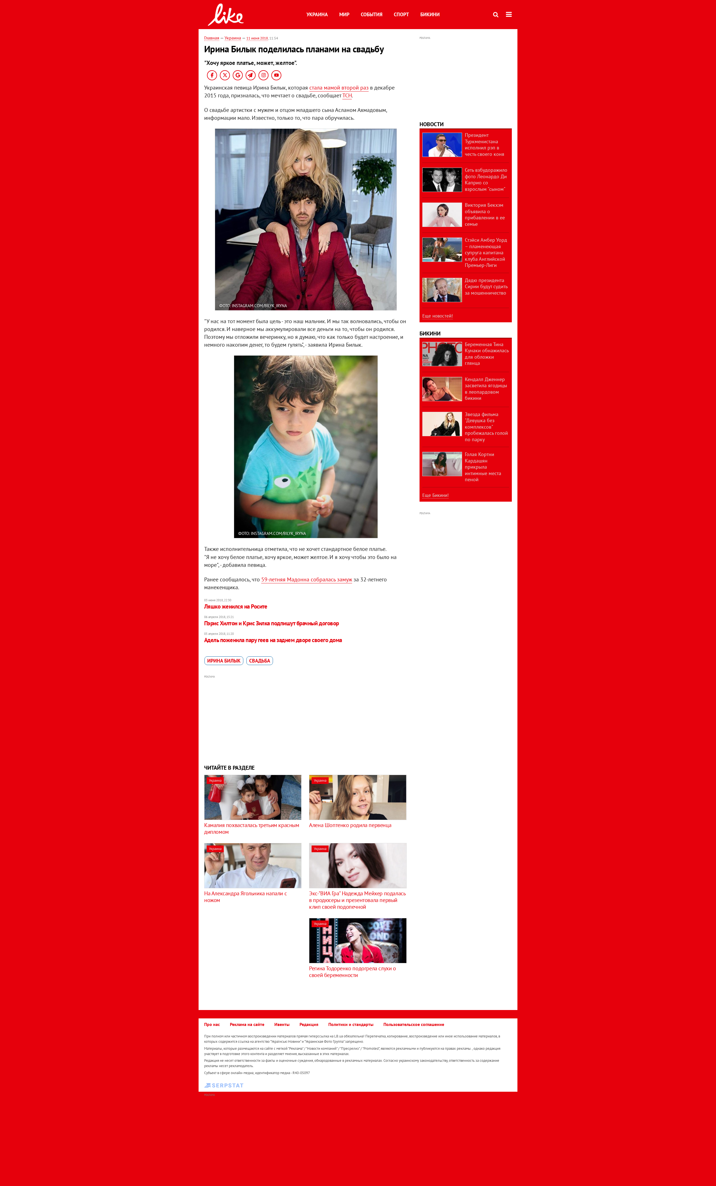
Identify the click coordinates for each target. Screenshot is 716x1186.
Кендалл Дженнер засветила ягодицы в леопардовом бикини (486, 388)
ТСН (347, 95)
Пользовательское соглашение (413, 1024)
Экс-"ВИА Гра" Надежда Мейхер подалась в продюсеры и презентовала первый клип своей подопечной (357, 900)
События (371, 14)
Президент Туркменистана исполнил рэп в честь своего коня (484, 144)
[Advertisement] (305, 719)
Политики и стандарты (350, 1024)
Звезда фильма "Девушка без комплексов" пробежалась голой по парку (486, 427)
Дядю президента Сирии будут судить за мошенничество (486, 286)
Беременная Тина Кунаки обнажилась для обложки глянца (486, 354)
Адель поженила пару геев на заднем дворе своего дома (273, 640)
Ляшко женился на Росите (235, 606)
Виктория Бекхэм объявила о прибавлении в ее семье (485, 214)
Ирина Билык (224, 660)
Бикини (430, 14)
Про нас (212, 1024)
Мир (344, 14)
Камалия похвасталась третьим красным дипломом (251, 828)
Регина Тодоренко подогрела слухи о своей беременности (352, 972)
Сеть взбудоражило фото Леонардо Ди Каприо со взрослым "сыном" (486, 179)
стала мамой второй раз (339, 87)
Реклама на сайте (247, 1024)
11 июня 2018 (257, 38)
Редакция (309, 1024)
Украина (317, 14)
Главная (211, 38)
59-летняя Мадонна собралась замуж (306, 579)
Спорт (401, 14)
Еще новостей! (437, 316)
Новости (432, 124)
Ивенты (281, 1024)
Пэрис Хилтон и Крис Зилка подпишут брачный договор (271, 623)
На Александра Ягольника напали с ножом (245, 897)
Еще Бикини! (435, 495)
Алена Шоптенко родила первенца (350, 825)
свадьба (259, 660)
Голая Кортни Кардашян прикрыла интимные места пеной (483, 467)
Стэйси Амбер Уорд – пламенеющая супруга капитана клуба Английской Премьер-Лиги (486, 252)
